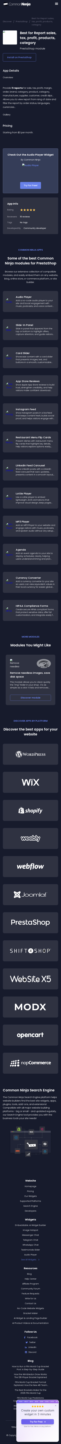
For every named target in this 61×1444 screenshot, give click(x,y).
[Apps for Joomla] (30, 894)
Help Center (30, 1278)
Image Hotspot (30, 1230)
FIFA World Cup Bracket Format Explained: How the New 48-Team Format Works (30, 1384)
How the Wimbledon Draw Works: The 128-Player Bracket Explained (30, 1376)
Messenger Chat (30, 1235)
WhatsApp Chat (31, 1244)
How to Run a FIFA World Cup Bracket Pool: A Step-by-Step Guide (30, 1368)
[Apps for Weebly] (30, 838)
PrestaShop (22, 21)
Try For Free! (30, 185)
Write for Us (30, 1298)
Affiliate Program (30, 1283)
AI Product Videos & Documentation (30, 1323)
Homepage (30, 1186)
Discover (7, 21)
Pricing (30, 1191)
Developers (30, 1210)
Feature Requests (30, 1293)
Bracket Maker (30, 1313)
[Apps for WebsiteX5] (30, 978)
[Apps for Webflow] (30, 866)
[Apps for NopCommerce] (30, 1063)
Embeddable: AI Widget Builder (30, 1225)
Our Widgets (30, 1196)
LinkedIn (32, 1347)
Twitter (32, 1342)
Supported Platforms (30, 1201)
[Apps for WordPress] (30, 754)
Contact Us (30, 1303)
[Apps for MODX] (30, 1007)
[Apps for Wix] (30, 782)
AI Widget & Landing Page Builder (30, 1318)
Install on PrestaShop (19, 57)
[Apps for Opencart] (30, 1035)
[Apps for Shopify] (30, 810)
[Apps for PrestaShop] (30, 922)
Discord (32, 1352)
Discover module (30, 697)
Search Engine (30, 1206)
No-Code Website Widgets (30, 1308)
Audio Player (30, 1254)
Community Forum (30, 1288)
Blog (29, 1274)
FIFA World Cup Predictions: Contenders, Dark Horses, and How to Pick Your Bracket (30, 1399)
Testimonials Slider (30, 1249)
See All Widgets (28, 1259)
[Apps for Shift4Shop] (30, 950)
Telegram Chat (30, 1240)
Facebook (32, 1337)
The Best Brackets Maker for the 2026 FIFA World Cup (30, 1391)
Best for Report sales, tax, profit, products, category (43, 21)
